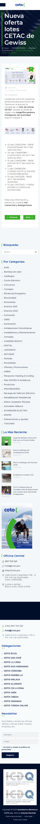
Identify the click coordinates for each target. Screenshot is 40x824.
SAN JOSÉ (12, 658)
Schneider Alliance (13, 406)
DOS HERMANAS (16, 666)
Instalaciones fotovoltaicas (18, 328)
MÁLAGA (12, 679)
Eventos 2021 (10, 306)
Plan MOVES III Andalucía (17, 380)
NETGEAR (9, 354)
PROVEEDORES (12, 389)
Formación (9, 315)
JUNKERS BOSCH (13, 341)
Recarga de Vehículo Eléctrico (19, 393)
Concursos (9, 285)
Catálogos (9, 276)
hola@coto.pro (12, 566)
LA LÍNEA (12, 662)
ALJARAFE (13, 684)
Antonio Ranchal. (28, 813)
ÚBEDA (11, 697)
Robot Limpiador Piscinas (17, 402)
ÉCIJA (10, 653)
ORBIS (7, 371)
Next (28, 217)
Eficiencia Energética (15, 293)
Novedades (10, 363)
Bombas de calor (13, 272)
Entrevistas (9, 302)
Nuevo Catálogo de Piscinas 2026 (25, 463)
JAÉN (10, 692)
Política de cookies (20, 820)
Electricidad (10, 298)
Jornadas (8, 337)
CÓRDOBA (13, 671)
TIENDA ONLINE (16, 705)
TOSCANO (9, 423)
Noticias (8, 358)
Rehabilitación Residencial (17, 397)
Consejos (8, 289)
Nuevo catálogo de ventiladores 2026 (21, 451)
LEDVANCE (9, 350)
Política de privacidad (13, 816)
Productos (9, 384)
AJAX (6, 267)
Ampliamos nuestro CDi (23, 475)
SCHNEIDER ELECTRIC (15, 410)
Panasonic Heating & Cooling (19, 376)
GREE (7, 319)
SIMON (7, 415)
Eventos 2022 (11, 311)
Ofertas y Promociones (17, 90)
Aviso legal (28, 816)
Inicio (6, 48)
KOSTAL (8, 345)
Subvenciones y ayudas (16, 419)
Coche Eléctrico (12, 280)
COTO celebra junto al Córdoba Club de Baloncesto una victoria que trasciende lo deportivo (25, 490)
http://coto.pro (12, 570)
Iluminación (10, 324)
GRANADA (12, 701)
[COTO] (20, 5)
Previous (14, 217)
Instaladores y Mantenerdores (19, 332)
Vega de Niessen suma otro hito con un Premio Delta (25, 439)
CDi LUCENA (14, 688)
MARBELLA (13, 675)
